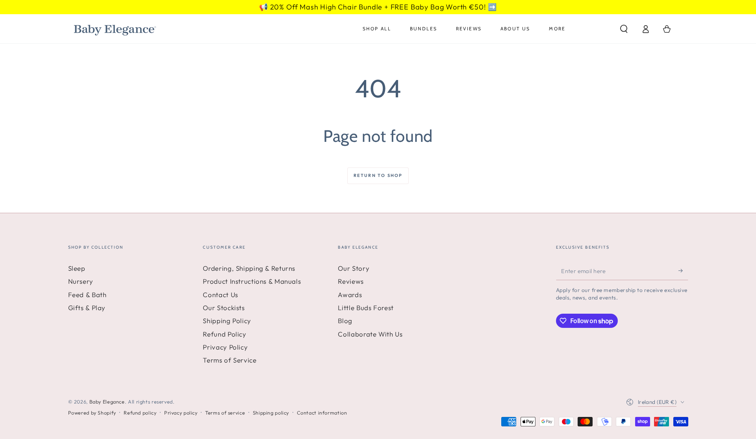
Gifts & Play (87, 307)
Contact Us (220, 294)
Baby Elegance (107, 401)
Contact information (322, 412)
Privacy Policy (225, 347)
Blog (345, 320)
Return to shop (378, 175)
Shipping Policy (227, 320)
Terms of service (225, 412)
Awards (350, 294)
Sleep (76, 268)
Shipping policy (271, 412)
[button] (624, 29)
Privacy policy (181, 412)
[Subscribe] (683, 271)
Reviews (350, 281)
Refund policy (140, 412)
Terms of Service (229, 360)
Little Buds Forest (365, 307)
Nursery (80, 281)
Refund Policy (224, 334)
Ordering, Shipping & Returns (249, 268)
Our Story (353, 268)
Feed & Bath (87, 294)
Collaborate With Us (370, 334)
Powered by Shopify (92, 412)
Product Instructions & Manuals (252, 281)
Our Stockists (224, 307)
